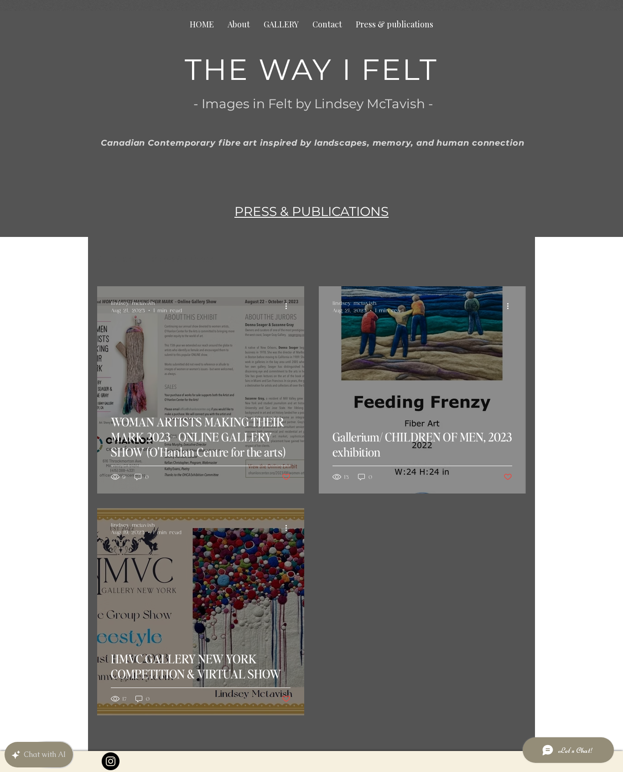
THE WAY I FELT (307, 69)
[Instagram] (110, 761)
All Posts (114, 258)
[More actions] (289, 306)
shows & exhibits (181, 258)
